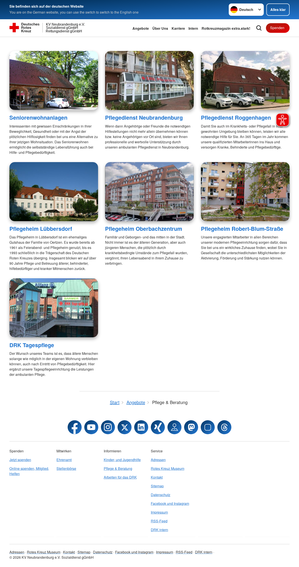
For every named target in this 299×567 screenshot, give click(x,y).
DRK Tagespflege (31, 345)
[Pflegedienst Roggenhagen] (245, 80)
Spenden (277, 27)
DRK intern (159, 529)
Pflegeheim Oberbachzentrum (143, 229)
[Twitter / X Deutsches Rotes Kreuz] (125, 427)
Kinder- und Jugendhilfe (122, 459)
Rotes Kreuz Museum (167, 468)
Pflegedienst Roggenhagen (236, 117)
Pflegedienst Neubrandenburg (144, 117)
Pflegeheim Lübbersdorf (40, 229)
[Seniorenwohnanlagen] (53, 80)
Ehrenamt (64, 459)
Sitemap (157, 485)
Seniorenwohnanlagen (38, 117)
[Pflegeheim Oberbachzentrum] (149, 191)
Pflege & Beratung (118, 468)
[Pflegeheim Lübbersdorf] (53, 191)
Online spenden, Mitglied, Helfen (29, 471)
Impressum (159, 512)
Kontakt (157, 477)
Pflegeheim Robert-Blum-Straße (242, 229)
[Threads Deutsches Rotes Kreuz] (224, 427)
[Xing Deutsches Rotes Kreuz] (158, 427)
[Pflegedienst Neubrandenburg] (149, 80)
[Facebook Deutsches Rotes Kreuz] (75, 427)
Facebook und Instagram (170, 503)
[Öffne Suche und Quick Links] (258, 28)
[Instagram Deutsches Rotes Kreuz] (108, 427)
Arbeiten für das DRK (120, 477)
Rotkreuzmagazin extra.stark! (226, 28)
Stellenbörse (66, 468)
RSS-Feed (159, 520)
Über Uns (160, 28)
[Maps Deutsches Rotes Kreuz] (174, 427)
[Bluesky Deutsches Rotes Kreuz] (208, 427)
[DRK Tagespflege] (53, 307)
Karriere (178, 28)
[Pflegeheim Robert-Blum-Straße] (245, 191)
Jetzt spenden (20, 459)
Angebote (140, 28)
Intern (193, 28)
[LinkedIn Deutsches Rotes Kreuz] (141, 427)
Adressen (158, 459)
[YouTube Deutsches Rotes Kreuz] (91, 427)
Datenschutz (160, 494)
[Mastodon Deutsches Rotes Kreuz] (191, 427)
